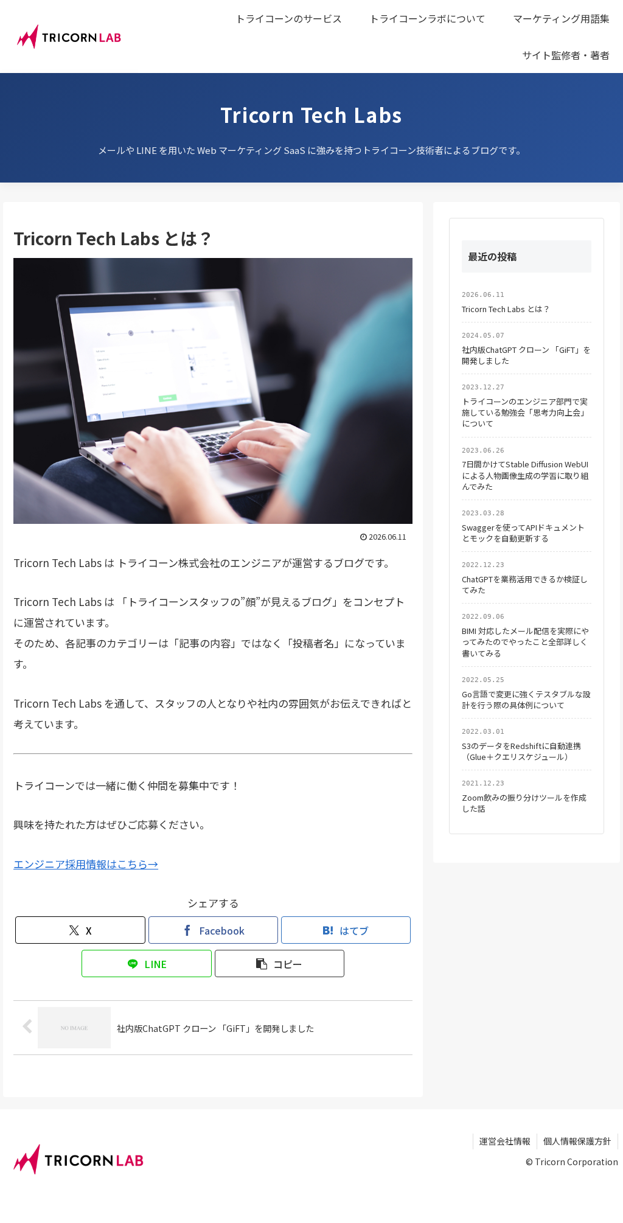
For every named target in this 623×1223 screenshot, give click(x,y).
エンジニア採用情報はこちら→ (85, 863)
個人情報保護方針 (577, 1141)
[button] (279, 963)
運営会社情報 (505, 1141)
